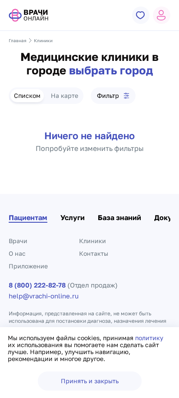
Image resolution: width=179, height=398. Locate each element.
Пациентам (28, 217)
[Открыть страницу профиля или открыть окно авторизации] (161, 15)
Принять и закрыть (90, 381)
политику (149, 337)
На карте (64, 95)
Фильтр (108, 95)
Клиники (92, 240)
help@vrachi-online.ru (44, 296)
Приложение (28, 266)
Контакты (93, 253)
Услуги (72, 217)
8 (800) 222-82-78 (37, 285)
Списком (27, 95)
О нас (17, 253)
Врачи (18, 240)
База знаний (119, 217)
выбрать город (111, 70)
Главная (18, 40)
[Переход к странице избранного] (140, 15)
